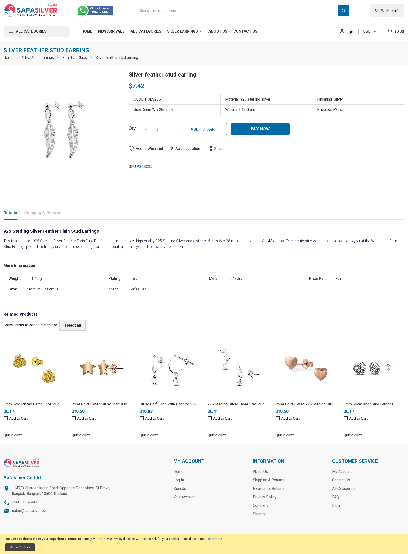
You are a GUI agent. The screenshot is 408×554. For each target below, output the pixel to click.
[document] (204, 544)
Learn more (214, 539)
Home (9, 57)
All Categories (344, 488)
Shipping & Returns (42, 212)
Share (219, 148)
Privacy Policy (264, 497)
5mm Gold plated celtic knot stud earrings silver (44, 404)
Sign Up (180, 488)
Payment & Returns (269, 488)
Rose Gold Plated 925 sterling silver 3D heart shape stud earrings (331, 404)
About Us (260, 471)
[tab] (10, 213)
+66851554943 (24, 502)
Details (10, 212)
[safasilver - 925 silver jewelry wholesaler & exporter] (31, 11)
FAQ (335, 497)
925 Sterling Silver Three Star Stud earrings (243, 404)
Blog (336, 505)
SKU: (132, 166)
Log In (179, 480)
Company (260, 505)
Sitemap (260, 514)
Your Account (184, 497)
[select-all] (73, 325)
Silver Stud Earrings (38, 57)
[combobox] (242, 10)
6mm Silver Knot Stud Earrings (369, 404)
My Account (342, 471)
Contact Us (341, 480)
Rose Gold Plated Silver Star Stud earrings (106, 404)
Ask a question (187, 148)
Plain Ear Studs (74, 57)
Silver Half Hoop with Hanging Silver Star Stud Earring (184, 404)
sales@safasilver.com (30, 510)
